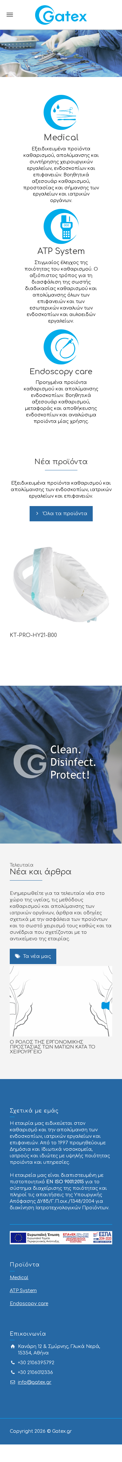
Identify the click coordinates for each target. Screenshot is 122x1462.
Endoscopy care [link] (61, 371)
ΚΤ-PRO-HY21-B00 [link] (33, 635)
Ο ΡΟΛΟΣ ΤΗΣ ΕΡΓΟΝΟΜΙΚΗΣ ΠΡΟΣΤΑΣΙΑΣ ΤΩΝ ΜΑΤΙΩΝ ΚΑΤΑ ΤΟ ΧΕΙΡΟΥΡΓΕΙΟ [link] (52, 1047)
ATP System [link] (61, 251)
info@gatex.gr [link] (34, 1382)
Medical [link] (61, 137)
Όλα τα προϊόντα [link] (65, 513)
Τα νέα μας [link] (37, 956)
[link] (61, 14)
